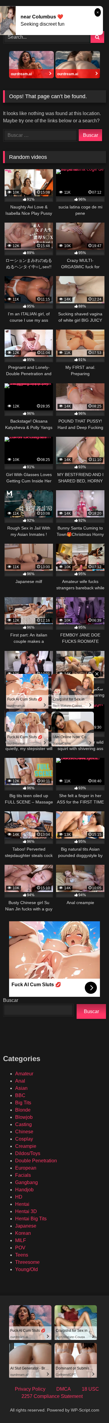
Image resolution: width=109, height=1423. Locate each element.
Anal (20, 1080)
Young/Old (26, 1269)
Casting (23, 1124)
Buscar (10, 1000)
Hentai (22, 1204)
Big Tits (23, 1102)
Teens (21, 1254)
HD (18, 1196)
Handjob (24, 1189)
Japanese (25, 1225)
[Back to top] (90, 1405)
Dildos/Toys (27, 1153)
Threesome (27, 1262)
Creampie (25, 1146)
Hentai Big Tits (31, 1218)
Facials (23, 1175)
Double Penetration (36, 1160)
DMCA (63, 1389)
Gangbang (26, 1182)
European (25, 1167)
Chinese (24, 1131)
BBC (20, 1095)
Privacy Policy (30, 1389)
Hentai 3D (26, 1211)
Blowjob (24, 1117)
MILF (20, 1240)
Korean (23, 1233)
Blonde (23, 1109)
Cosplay (24, 1138)
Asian (21, 1088)
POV (20, 1247)
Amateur (24, 1073)
